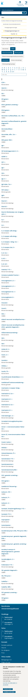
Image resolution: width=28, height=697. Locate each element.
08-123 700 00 (8, 633)
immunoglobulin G (7, 297)
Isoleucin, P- (5, 497)
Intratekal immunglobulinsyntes (11, 421)
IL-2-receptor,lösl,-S (7, 247)
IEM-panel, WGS (6, 140)
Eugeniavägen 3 (8, 638)
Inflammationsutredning (9, 332)
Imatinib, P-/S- (6, 269)
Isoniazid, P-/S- (6, 514)
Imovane (4, 303)
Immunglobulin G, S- (7, 286)
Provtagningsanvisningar (11, 27)
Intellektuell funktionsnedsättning (12, 382)
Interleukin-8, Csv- (7, 405)
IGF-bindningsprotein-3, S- (9, 151)
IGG (2, 173)
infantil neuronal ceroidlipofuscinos (12, 319)
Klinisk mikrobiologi (16, 60)
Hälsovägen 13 (8, 624)
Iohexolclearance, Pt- (8, 453)
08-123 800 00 (8, 619)
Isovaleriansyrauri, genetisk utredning (13, 544)
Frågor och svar (5, 662)
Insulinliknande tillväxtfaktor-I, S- (12, 377)
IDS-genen (4, 99)
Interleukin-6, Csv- (7, 393)
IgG (2, 168)
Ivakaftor (4, 581)
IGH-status (4, 190)
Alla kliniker (5, 48)
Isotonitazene (5, 525)
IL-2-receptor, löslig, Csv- (9, 242)
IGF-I (2, 162)
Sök (24, 12)
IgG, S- (3, 179)
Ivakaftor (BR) (5, 587)
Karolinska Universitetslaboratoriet (11, 24)
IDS (2, 93)
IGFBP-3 (3, 156)
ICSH (2, 82)
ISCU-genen (5, 481)
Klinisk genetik (18, 52)
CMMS (12, 48)
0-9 (13, 72)
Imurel (3, 308)
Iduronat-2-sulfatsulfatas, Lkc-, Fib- (12, 116)
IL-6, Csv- (4, 253)
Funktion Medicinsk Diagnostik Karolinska (11, 20)
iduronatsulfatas (6, 129)
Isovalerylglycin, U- (7, 559)
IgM (2, 195)
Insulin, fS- (4, 371)
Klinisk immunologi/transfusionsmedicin (12, 56)
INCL (2, 314)
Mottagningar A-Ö (6, 660)
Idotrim (3, 88)
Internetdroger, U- (7, 416)
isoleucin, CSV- (6, 492)
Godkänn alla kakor (9, 692)
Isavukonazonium (7, 464)
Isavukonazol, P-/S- (7, 459)
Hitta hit (3, 648)
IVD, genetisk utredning (8, 592)
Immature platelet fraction (10, 275)
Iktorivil (3, 201)
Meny (26, 4)
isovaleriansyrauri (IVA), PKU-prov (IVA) (14, 531)
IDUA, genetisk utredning (9, 105)
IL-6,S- (3, 258)
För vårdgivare (5, 650)
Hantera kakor (8, 689)
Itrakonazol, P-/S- (6, 565)
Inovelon (4, 360)
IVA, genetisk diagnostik (9, 570)
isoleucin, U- (5, 503)
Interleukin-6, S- (6, 399)
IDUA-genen (5, 110)
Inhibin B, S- (5, 349)
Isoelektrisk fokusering (8, 486)
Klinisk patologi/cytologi (8, 64)
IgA (2, 145)
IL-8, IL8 (3, 264)
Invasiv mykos (6, 442)
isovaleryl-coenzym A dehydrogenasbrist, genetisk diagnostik (10, 552)
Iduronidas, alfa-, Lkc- (8, 134)
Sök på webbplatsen (7, 10)
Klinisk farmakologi (7, 52)
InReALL (4, 366)
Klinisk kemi (5, 60)
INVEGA (3, 448)
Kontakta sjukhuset (6, 645)
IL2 (2, 220)
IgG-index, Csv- (6, 184)
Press (3, 653)
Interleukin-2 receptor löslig (10, 388)
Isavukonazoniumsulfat (8, 470)
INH (2, 338)
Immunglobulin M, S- (8, 292)
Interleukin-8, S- (6, 410)
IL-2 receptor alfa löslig (8, 231)
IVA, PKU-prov (5, 576)
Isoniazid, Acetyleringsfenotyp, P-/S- (13, 508)
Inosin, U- (4, 355)
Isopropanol (5, 520)
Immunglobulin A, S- (7, 281)
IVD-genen (4, 598)
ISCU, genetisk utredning (9, 475)
